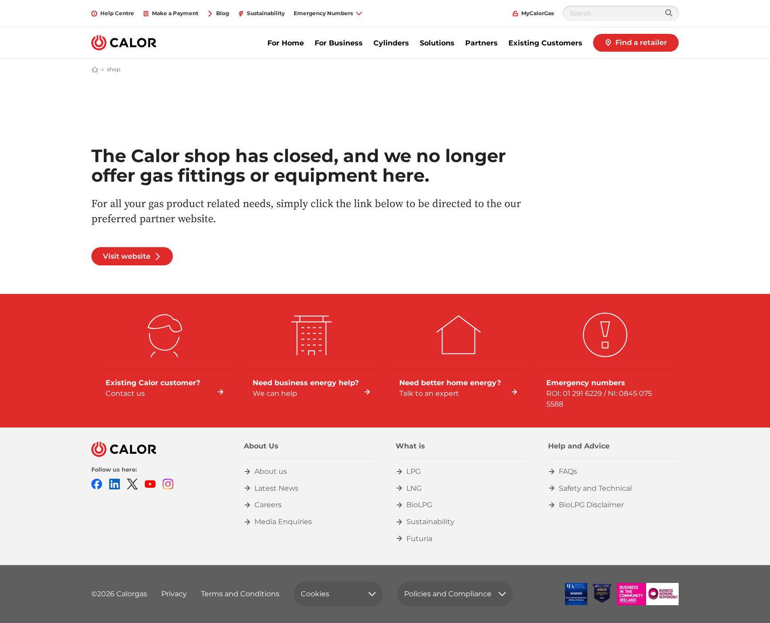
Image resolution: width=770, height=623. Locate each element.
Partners (481, 43)
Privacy (174, 594)
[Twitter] (132, 483)
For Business (339, 43)
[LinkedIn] (114, 483)
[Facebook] (96, 483)
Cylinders (391, 43)
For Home (285, 43)
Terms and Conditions (240, 594)
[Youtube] (150, 483)
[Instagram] (168, 483)
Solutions (437, 43)
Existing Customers (545, 43)
